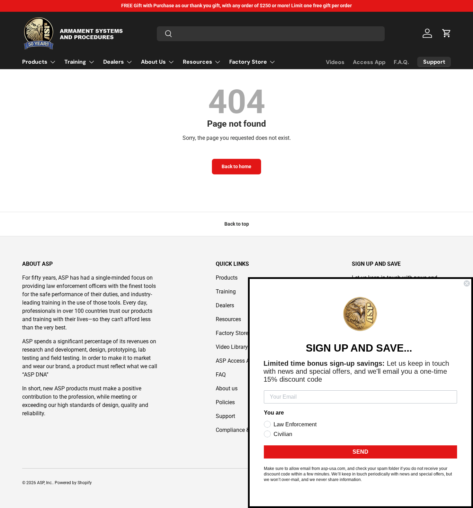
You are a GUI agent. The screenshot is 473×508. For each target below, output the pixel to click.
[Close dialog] (466, 283)
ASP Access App (236, 360)
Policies (225, 402)
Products (34, 61)
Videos (335, 62)
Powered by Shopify (73, 482)
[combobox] (271, 33)
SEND (360, 452)
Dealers (113, 61)
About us (227, 388)
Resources (197, 61)
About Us (153, 61)
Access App (369, 62)
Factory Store (248, 61)
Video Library (232, 347)
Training (75, 61)
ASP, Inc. (45, 482)
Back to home (236, 166)
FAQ (221, 374)
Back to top (236, 224)
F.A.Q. (401, 62)
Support (225, 416)
